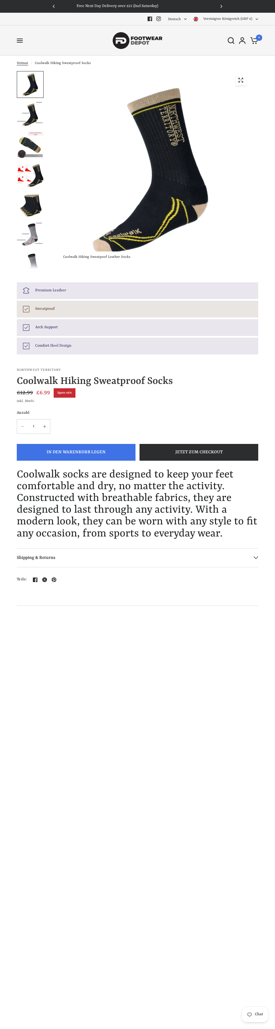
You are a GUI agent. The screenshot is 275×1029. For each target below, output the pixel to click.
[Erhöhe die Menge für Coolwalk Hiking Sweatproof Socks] (44, 426)
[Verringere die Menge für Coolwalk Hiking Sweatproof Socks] (22, 426)
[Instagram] (158, 18)
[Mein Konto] (242, 40)
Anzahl (23, 413)
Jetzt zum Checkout (199, 452)
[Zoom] (241, 80)
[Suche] (231, 40)
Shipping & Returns (36, 557)
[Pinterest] (54, 580)
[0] (253, 40)
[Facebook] (150, 18)
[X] (45, 580)
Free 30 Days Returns (139, 6)
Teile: (22, 579)
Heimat (22, 63)
